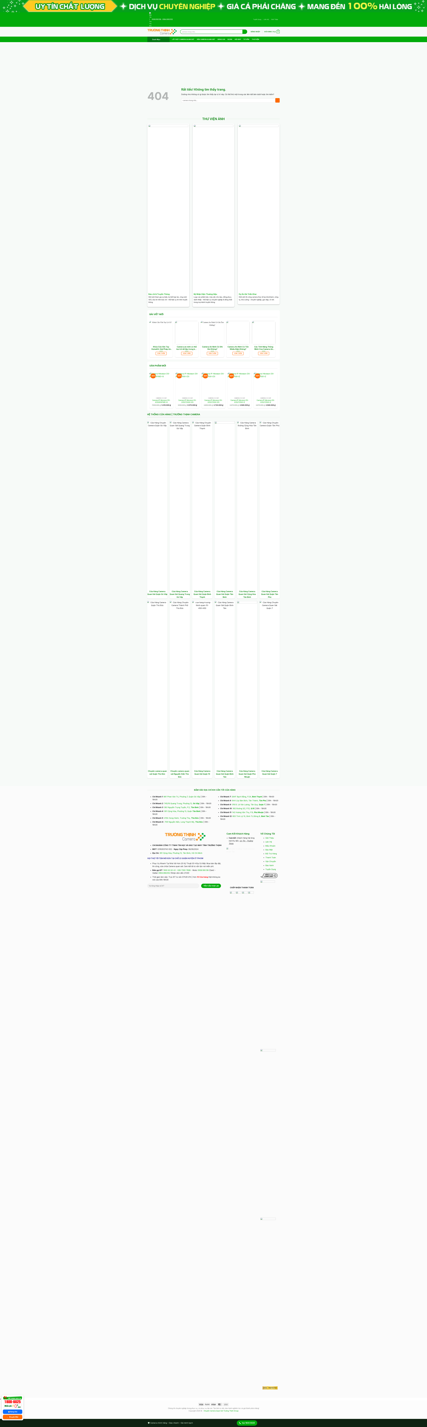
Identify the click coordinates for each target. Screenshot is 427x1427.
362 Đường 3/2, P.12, (243, 808)
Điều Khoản (270, 846)
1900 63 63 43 (169, 870)
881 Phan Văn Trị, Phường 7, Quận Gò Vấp (182, 797)
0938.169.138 (156, 19)
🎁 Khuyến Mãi (12, 1417)
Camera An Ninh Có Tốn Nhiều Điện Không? (238, 348)
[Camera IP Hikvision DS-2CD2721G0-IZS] (214, 384)
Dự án (230, 39)
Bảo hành (269, 865)
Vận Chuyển (270, 861)
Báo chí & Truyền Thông (159, 294)
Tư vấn (246, 39)
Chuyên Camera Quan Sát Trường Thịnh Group (221, 1411)
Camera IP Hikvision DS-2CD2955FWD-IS (161, 401)
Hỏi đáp (238, 39)
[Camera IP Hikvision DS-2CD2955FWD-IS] (161, 384)
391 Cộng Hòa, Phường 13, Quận (182, 811)
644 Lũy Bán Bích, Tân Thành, (249, 800)
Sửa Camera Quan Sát (206, 39)
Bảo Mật (269, 850)
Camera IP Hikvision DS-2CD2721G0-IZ (240, 401)
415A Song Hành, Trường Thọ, (181, 818)
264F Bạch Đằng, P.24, (247, 797)
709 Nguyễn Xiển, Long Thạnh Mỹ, (184, 822)
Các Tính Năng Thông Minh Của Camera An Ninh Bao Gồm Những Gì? (263, 348)
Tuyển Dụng (257, 19)
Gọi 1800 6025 (248, 1423)
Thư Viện (255, 39)
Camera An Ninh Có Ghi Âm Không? (212, 348)
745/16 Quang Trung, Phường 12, (181, 803)
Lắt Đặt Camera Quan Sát (183, 39)
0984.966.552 (167, 19)
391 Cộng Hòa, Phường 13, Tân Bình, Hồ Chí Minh (181, 853)
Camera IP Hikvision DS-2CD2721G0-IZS (213, 401)
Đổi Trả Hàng (271, 854)
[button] (255, 32)
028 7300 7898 (184, 870)
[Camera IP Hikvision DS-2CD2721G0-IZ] (240, 384)
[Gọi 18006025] (12, 1402)
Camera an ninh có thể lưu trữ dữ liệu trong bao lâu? (186, 348)
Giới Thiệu (274, 19)
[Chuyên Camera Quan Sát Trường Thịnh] (162, 31)
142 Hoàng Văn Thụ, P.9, (248, 812)
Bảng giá (221, 39)
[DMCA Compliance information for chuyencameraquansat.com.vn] (269, 875)
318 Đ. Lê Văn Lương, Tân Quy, (248, 804)
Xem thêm (161, 353)
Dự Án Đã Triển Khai (247, 294)
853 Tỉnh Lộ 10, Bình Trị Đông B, (251, 816)
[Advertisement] (213, 58)
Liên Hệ (266, 19)
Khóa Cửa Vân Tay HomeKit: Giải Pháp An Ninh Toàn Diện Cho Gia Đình (161, 348)
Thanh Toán (270, 857)
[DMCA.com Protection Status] (270, 1388)
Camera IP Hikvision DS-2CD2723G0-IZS (187, 401)
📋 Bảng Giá (12, 1412)
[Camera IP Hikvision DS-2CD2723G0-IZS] (187, 384)
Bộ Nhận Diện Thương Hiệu (205, 294)
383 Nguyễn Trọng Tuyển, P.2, (181, 807)
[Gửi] (245, 31)
